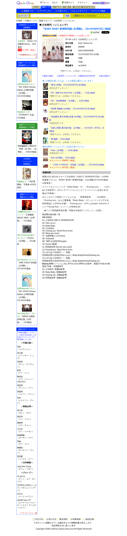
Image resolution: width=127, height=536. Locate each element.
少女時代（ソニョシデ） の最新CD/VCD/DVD (76, 76)
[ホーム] (36, 8)
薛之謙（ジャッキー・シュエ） (25, 355)
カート (46, 2)
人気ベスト (63, 11)
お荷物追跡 (76, 519)
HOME (19, 21)
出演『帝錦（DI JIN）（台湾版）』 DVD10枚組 (27, 149)
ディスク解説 (99, 11)
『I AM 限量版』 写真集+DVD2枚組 (26, 184)
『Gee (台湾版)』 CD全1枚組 (62, 158)
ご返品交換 (89, 519)
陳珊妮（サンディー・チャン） (25, 450)
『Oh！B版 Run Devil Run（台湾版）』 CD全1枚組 (72, 93)
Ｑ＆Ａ (55, 2)
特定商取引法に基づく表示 (63, 526)
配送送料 (63, 519)
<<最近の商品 (47, 76)
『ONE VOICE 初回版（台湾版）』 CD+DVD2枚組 (27, 266)
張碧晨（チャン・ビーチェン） (25, 364)
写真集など (21, 181)
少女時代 (21, 41)
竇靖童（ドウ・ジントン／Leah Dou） (25, 379)
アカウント (82, 2)
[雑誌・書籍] (67, 8)
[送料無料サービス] (101, 4)
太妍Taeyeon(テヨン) (25, 84)
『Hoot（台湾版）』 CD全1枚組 (63, 150)
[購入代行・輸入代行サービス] (83, 8)
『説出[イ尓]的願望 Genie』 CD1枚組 (27, 44)
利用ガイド (69, 2)
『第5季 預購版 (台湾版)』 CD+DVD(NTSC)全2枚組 (72, 109)
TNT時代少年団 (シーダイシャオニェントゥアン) (27, 487)
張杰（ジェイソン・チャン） (25, 400)
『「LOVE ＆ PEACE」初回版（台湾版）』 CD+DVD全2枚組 (76, 165)
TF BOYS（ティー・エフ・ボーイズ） (26, 478)
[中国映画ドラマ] (57, 8)
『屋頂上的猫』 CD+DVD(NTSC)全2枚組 (67, 85)
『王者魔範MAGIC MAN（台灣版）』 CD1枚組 (25, 218)
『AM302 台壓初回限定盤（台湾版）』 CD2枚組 (26, 319)
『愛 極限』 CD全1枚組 (59, 139)
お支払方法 (51, 519)
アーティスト (46, 11)
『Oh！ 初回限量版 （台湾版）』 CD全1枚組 (69, 101)
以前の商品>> (105, 76)
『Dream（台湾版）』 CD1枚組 (26, 241)
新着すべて (29, 11)
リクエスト (91, 16)
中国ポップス (31, 21)
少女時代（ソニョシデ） (65, 21)
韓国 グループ (45, 21)
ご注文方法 (38, 519)
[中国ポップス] (46, 8)
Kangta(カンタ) (23, 112)
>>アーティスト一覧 (28, 513)
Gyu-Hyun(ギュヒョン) (26, 260)
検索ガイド (79, 16)
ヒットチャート (81, 11)
